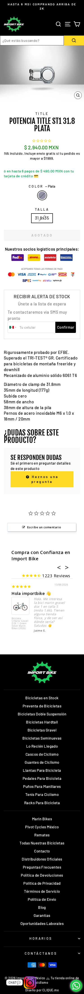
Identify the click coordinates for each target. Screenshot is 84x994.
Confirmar (65, 327)
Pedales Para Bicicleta (42, 778)
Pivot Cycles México (42, 827)
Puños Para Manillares (42, 786)
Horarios (40, 938)
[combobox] (32, 40)
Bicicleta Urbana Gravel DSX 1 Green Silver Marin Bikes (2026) (20, 623)
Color (42, 186)
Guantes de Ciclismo (42, 762)
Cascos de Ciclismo (42, 754)
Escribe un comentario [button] (44, 527)
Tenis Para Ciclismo (42, 794)
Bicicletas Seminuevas (42, 738)
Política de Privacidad (41, 883)
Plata (42, 195)
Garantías (42, 915)
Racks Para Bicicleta (42, 802)
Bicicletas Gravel (42, 730)
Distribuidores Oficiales (42, 859)
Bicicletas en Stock (42, 698)
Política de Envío (42, 899)
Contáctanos (41, 953)
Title (42, 114)
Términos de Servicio (42, 891)
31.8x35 (42, 218)
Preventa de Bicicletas (42, 706)
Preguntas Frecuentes (42, 867)
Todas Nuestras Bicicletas (42, 843)
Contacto (42, 851)
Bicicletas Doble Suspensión (42, 714)
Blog (42, 907)
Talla (42, 209)
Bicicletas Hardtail (42, 722)
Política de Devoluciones (42, 875)
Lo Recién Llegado (42, 746)
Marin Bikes (42, 818)
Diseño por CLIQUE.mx (42, 990)
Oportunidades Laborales (42, 923)
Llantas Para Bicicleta (42, 770)
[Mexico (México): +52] (13, 327)
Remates (42, 835)
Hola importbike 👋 (31, 593)
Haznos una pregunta (44, 479)
